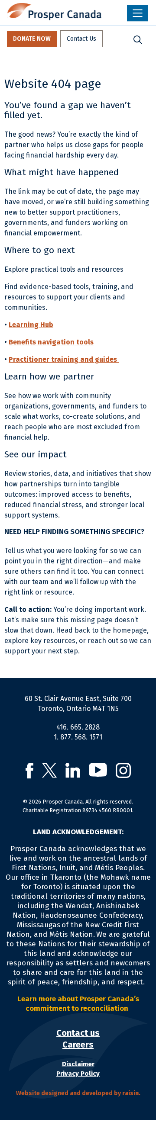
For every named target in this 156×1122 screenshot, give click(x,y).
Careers (78, 1044)
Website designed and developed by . (78, 1093)
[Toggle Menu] (137, 13)
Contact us (78, 1033)
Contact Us (81, 38)
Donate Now (32, 38)
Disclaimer (78, 1064)
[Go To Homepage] (54, 11)
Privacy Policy (78, 1073)
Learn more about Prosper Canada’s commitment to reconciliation (78, 1003)
